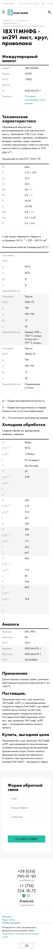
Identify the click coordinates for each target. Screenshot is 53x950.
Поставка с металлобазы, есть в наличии (35, 100)
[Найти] (49, 12)
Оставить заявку (26, 838)
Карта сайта (8, 919)
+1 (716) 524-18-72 (26, 888)
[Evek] (17, 12)
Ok (26, 945)
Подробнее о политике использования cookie (20, 935)
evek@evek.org (26, 880)
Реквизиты (7, 916)
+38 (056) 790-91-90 (28, 4)
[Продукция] (4, 12)
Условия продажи (11, 922)
